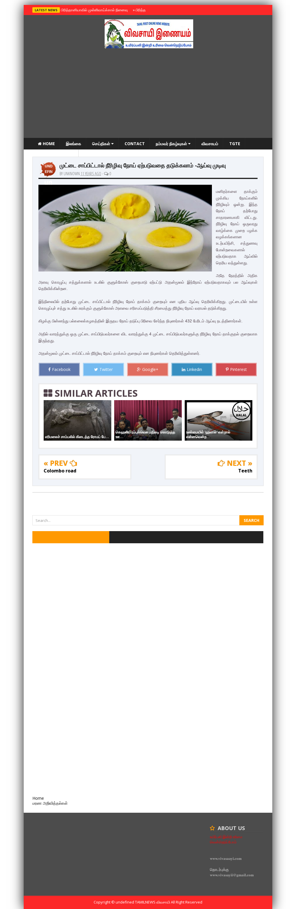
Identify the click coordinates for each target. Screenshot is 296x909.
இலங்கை (73, 143)
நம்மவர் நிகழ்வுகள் (172, 143)
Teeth (245, 471)
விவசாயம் (209, 143)
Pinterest (238, 369)
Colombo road (60, 471)
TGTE (234, 143)
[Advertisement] (148, 94)
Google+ (150, 369)
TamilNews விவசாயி (153, 902)
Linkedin (194, 369)
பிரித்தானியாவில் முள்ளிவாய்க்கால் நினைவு (93, 9)
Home (48, 143)
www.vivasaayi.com (226, 858)
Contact (135, 143)
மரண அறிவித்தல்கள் (55, 155)
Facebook (61, 369)
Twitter (106, 369)
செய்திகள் (101, 143)
